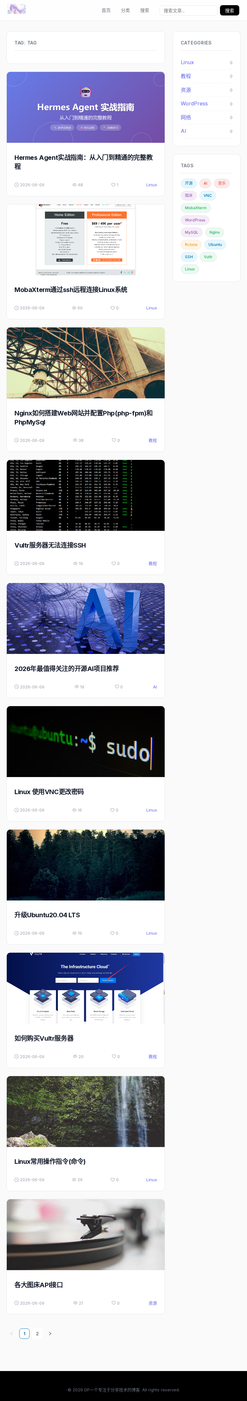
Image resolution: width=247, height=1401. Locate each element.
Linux (151, 184)
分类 (125, 10)
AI (155, 686)
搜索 (144, 10)
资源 (153, 1303)
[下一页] (50, 1333)
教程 (153, 440)
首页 (106, 10)
